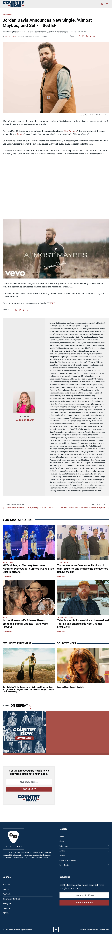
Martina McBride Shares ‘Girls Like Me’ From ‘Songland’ (83, 508)
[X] (83, 36)
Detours (20, 134)
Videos (12, 562)
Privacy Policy (92, 930)
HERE (52, 303)
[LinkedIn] (90, 36)
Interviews (62, 617)
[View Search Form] (102, 4)
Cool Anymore (70, 131)
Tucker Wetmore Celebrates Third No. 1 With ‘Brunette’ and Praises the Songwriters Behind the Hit (82, 569)
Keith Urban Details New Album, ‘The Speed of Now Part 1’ (30, 508)
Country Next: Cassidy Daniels (70, 687)
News (10, 14)
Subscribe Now (28, 789)
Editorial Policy (104, 930)
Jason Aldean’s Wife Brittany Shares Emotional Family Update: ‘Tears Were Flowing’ (25, 624)
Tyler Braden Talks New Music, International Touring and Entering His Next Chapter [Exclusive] (83, 624)
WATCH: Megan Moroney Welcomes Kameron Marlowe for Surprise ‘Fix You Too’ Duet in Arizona (28, 569)
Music (5, 14)
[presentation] (29, 542)
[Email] (94, 36)
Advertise (83, 930)
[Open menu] (107, 4)
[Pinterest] (86, 36)
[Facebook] (79, 36)
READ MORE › (8, 576)
